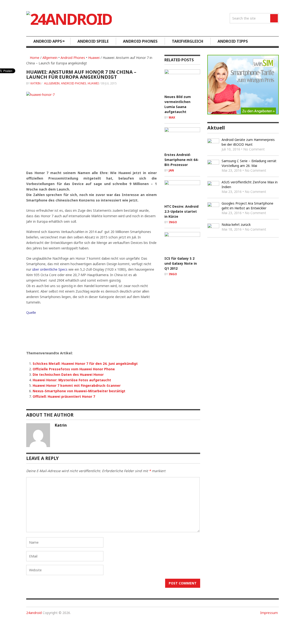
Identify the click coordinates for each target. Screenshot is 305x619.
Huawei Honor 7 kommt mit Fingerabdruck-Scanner (77, 385)
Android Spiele (93, 41)
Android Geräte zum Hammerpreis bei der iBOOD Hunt (248, 142)
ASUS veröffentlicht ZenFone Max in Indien (250, 184)
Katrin (35, 83)
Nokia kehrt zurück (236, 224)
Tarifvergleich (187, 41)
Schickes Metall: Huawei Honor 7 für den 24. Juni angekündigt (85, 363)
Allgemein (49, 57)
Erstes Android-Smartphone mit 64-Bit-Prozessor (181, 159)
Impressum (269, 612)
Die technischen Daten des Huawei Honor (68, 374)
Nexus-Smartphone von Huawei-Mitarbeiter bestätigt (79, 391)
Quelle (31, 312)
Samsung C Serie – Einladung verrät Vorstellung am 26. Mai (249, 163)
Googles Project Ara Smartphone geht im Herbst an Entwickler (247, 205)
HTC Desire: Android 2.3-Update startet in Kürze (181, 211)
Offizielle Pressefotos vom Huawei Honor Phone (74, 369)
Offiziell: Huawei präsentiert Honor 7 (64, 396)
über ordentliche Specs (49, 269)
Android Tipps (233, 41)
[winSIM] (243, 113)
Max (172, 117)
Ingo (173, 222)
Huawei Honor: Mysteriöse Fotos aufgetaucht (72, 380)
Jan (171, 170)
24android (34, 612)
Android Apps (49, 41)
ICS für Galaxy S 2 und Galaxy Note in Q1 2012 (180, 263)
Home (34, 57)
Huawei (94, 57)
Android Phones (140, 41)
